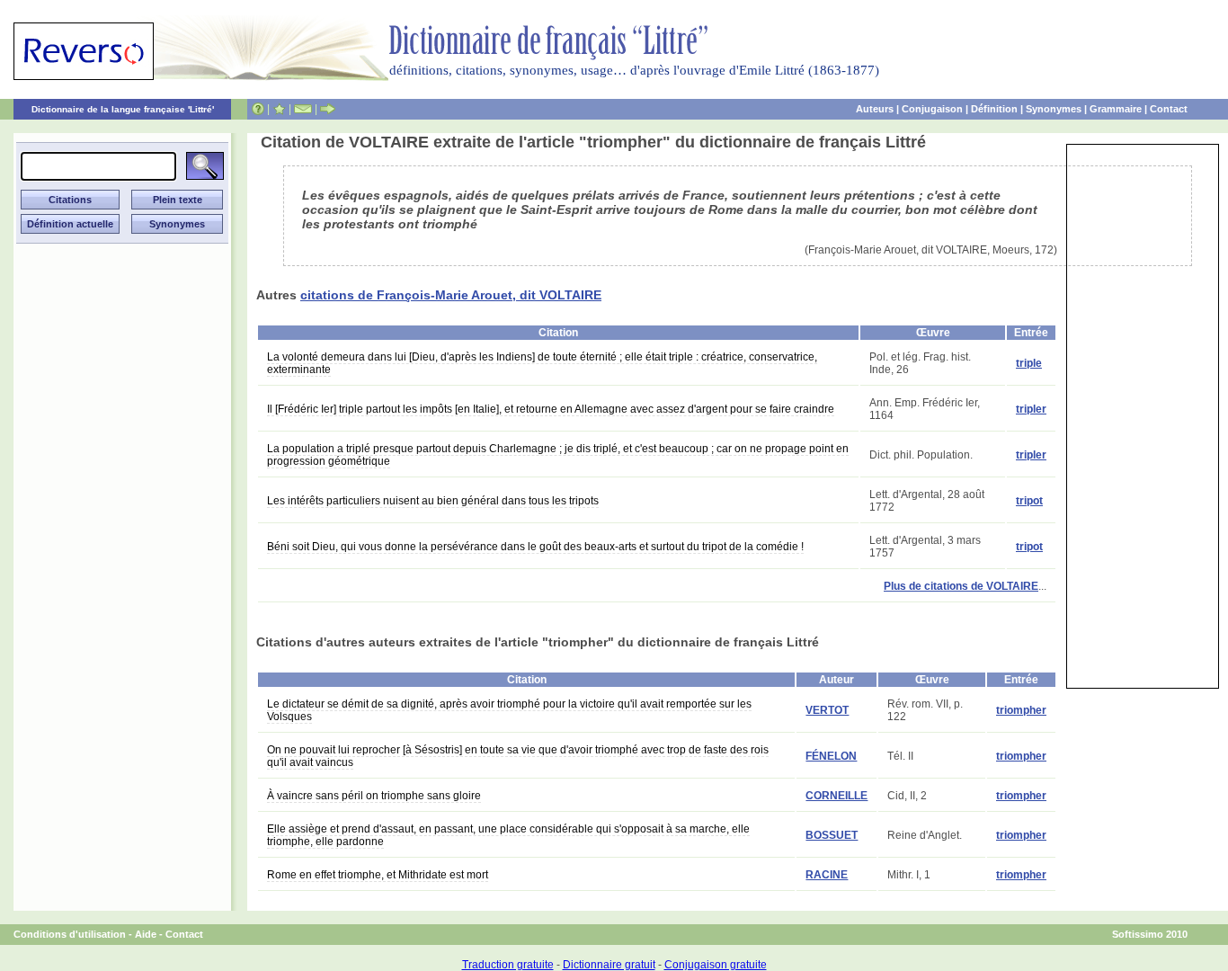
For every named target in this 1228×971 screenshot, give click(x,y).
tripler (1031, 409)
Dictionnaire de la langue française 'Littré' (122, 109)
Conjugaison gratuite (715, 964)
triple (1029, 363)
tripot (1029, 500)
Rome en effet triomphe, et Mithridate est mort (377, 875)
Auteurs (875, 108)
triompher (1021, 710)
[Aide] (258, 108)
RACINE (826, 875)
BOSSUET (831, 835)
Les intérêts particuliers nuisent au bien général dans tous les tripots (433, 500)
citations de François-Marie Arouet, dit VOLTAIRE (450, 295)
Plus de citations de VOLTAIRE (961, 586)
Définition (994, 108)
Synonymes (1053, 108)
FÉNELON (831, 756)
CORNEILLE (836, 795)
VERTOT (827, 710)
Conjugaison (932, 108)
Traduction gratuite (508, 964)
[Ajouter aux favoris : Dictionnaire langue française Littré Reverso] (279, 108)
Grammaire (1116, 108)
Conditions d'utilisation (69, 934)
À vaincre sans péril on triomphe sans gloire (374, 795)
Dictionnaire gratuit (609, 964)
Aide (145, 934)
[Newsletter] (303, 108)
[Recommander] (327, 108)
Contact (1169, 108)
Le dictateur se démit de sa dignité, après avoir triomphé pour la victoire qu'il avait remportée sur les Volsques (509, 710)
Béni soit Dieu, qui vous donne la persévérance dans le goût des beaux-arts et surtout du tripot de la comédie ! (535, 546)
